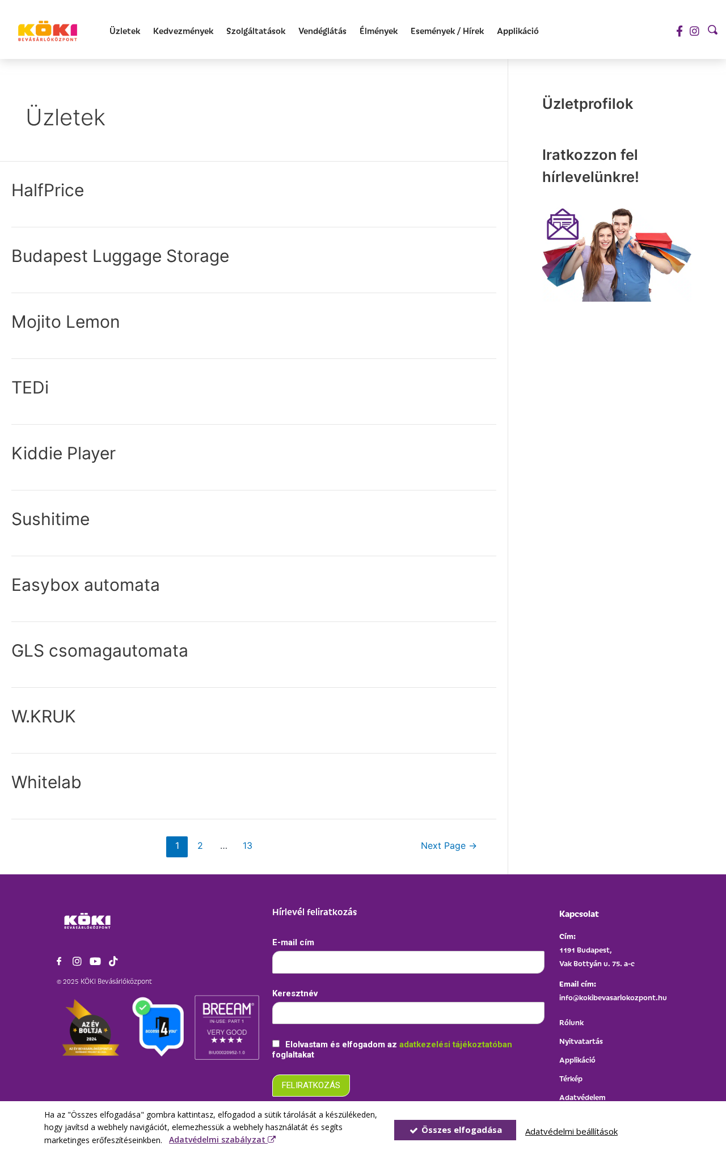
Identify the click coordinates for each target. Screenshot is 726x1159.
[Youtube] (95, 961)
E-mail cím (293, 942)
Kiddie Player (63, 453)
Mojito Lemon (65, 321)
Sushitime (50, 519)
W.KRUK (43, 716)
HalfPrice (47, 190)
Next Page (449, 845)
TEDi (30, 387)
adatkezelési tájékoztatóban (455, 1044)
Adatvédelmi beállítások (571, 1131)
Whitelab (46, 782)
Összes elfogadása (460, 1129)
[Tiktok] (113, 961)
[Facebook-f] (679, 31)
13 (247, 845)
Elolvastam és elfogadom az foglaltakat (392, 1049)
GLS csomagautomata (99, 650)
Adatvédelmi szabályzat (218, 1139)
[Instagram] (694, 31)
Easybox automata (85, 584)
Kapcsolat (579, 913)
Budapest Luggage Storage (120, 256)
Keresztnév (295, 993)
